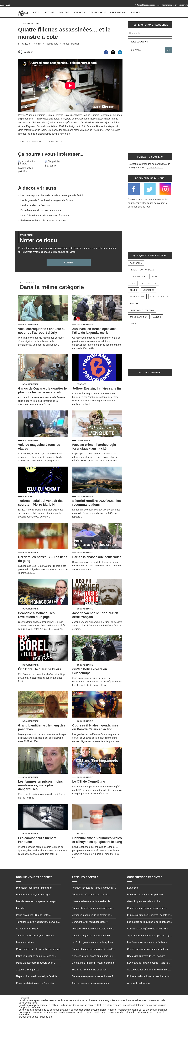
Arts (36, 12)
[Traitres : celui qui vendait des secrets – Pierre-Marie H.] (43, 480)
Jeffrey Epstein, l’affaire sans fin (96, 388)
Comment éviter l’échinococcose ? (90, 922)
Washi (155, 277)
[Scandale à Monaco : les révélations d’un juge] (43, 592)
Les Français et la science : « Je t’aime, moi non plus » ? (147, 942)
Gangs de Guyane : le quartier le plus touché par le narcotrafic (42, 390)
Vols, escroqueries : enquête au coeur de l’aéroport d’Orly (42, 330)
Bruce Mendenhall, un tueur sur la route (40, 210)
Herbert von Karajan (142, 270)
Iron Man (20, 908)
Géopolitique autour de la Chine (143, 901)
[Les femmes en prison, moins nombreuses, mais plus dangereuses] (43, 760)
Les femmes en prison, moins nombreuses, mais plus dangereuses (40, 785)
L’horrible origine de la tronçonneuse (91, 935)
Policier (75, 43)
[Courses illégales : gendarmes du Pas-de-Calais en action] (97, 704)
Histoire (49, 12)
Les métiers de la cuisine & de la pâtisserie (149, 922)
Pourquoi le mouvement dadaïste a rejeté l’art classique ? (93, 929)
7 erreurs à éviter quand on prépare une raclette (92, 956)
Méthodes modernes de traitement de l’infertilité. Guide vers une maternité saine (93, 915)
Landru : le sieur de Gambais (35, 205)
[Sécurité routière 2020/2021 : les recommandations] (97, 480)
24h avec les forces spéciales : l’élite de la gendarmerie (95, 330)
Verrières (148, 290)
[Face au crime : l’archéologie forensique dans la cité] (97, 423)
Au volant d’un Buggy (27, 928)
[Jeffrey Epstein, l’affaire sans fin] (97, 367)
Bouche (134, 304)
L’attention (132, 888)
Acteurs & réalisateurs (138, 983)
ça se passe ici (154, 167)
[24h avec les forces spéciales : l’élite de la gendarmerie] (97, 308)
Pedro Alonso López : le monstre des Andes (43, 220)
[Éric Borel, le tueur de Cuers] (43, 648)
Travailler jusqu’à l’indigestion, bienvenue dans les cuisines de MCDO (37, 922)
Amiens (157, 317)
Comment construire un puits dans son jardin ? (92, 908)
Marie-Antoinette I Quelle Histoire (33, 915)
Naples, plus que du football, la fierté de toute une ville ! (36, 976)
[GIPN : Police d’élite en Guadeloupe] (97, 648)
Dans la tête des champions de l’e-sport (36, 901)
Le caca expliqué (25, 942)
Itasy (132, 283)
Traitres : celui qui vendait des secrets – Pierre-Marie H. (40, 502)
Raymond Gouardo (30, 141)
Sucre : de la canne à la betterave (89, 969)
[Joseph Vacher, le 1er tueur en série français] (97, 592)
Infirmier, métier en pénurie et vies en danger (35, 956)
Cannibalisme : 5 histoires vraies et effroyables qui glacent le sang (97, 840)
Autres (135, 12)
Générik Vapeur (159, 297)
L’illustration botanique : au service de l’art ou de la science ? (149, 976)
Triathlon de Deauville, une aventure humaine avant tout (35, 935)
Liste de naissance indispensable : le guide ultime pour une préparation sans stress (92, 901)
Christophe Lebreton (142, 310)
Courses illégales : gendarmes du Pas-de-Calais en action (95, 727)
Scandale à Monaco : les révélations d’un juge (36, 615)
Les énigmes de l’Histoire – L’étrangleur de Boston (46, 200)
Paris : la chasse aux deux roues (96, 557)
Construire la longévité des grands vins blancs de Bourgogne (147, 929)
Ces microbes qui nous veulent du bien (147, 949)
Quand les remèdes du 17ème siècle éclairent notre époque (146, 908)
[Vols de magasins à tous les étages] (43, 423)
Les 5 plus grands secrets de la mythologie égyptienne (94, 942)
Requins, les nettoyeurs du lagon (33, 894)
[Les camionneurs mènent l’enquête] (43, 817)
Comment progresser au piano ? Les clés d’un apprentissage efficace (93, 949)
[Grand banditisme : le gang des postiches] (43, 704)
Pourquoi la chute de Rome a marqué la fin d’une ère (94, 888)
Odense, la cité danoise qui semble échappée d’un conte (90, 894)
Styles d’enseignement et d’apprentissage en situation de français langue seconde (149, 935)
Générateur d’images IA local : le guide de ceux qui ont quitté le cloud (93, 963)
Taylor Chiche (149, 283)
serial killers (56, 141)
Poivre (133, 324)
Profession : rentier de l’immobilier (34, 888)
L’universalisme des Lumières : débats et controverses (148, 915)
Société (64, 12)
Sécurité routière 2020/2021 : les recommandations (96, 502)
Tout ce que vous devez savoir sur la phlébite (90, 983)
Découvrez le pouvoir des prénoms (145, 894)
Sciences (79, 12)
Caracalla (136, 263)
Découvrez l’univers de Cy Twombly (146, 956)
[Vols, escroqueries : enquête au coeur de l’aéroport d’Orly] (43, 308)
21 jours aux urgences (27, 969)
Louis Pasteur (138, 277)
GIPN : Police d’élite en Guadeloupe (89, 671)
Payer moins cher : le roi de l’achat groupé (38, 949)
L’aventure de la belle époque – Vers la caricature (147, 963)
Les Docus (32, 1017)
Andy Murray (137, 297)
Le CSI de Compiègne (88, 781)
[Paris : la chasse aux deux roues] (97, 536)
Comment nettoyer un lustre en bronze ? (92, 976)
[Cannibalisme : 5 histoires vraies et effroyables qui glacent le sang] (97, 817)
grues (133, 290)
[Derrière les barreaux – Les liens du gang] (43, 536)
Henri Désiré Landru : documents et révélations (44, 215)
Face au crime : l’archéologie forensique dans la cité (94, 446)
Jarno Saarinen (138, 317)
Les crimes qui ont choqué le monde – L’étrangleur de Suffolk (52, 195)
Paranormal (118, 12)
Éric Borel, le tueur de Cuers (39, 669)
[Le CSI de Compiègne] (97, 760)
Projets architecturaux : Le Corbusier (35, 983)
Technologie (97, 12)
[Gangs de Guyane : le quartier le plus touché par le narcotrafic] (43, 367)
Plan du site (46, 1017)
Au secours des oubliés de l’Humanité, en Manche (149, 970)
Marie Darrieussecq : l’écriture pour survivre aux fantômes (34, 963)
